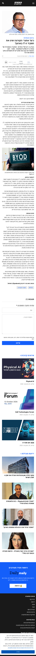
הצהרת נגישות (31, 609)
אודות (33, 604)
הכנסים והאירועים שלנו (29, 622)
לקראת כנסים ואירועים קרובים (27, 628)
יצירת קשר (32, 599)
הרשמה (17, 586)
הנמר (33, 607)
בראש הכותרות (29, 38)
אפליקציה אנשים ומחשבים (28, 614)
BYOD (31, 288)
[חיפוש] (3, 3)
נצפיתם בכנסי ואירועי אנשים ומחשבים (25, 625)
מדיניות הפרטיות (31, 612)
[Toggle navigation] (33, 3)
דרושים (33, 602)
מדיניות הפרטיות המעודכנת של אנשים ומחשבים (20, 648)
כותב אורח (31, 56)
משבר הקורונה (22, 288)
